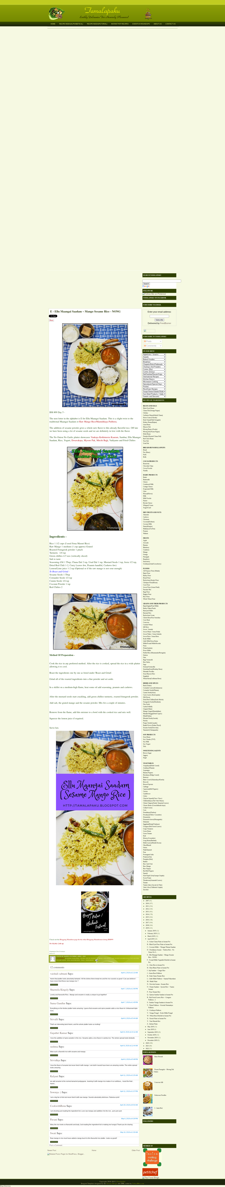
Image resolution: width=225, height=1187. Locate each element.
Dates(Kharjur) (147, 526)
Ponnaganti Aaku (148, 854)
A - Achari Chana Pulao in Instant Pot (158, 942)
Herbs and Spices (105, 958)
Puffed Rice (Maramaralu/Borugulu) (154, 653)
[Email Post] (96, 960)
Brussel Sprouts (148, 784)
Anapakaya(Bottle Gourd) (151, 766)
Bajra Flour (146, 573)
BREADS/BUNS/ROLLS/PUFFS (154, 448)
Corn (144, 810)
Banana (145, 545)
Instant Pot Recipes (120, 24)
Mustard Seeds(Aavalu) (150, 718)
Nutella (145, 471)
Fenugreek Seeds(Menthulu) (152, 702)
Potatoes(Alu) (147, 857)
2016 (147, 920)
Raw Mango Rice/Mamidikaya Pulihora (98, 421)
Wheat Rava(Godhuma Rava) (152, 678)
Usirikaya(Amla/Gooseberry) (152, 564)
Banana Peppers (148, 773)
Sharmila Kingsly (59, 989)
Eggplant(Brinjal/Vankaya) (151, 824)
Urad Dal (146, 443)
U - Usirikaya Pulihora (154, 1010)
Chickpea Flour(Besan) (150, 582)
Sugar (145, 758)
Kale (144, 836)
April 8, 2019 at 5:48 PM (129, 1059)
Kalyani (54, 1076)
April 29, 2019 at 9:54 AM (129, 1105)
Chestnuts (146, 519)
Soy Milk (146, 742)
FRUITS (146, 538)
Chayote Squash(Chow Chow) (152, 798)
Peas (144, 852)
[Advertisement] (93, 290)
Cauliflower (146, 794)
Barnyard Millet (148, 611)
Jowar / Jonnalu (148, 629)
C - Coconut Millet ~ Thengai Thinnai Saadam (161, 947)
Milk (144, 496)
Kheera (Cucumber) (149, 838)
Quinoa (145, 655)
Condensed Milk (148, 484)
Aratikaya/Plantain (148, 768)
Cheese (145, 482)
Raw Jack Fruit (147, 864)
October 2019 (152, 1035)
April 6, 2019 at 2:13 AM (129, 973)
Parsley (145, 721)
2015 (147, 917)
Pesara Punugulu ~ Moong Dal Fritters (164, 1071)
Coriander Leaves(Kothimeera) (152, 688)
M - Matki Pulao (152, 981)
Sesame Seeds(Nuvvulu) (150, 728)
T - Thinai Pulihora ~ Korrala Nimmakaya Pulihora (160, 1006)
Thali (83, 960)
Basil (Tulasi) (147, 685)
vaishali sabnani (58, 973)
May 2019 (151, 1027)
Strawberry (146, 561)
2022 (147, 1048)
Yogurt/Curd (147, 508)
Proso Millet (147, 650)
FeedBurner (165, 323)
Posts (148, 341)
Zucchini (145, 890)
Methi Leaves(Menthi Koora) (152, 843)
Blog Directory (5, 1186)
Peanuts (145, 531)
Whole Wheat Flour (149, 599)
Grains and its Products (89, 958)
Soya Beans (146, 737)
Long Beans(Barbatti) (149, 840)
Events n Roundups (141, 24)
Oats (144, 657)
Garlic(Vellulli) (147, 707)
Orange (145, 554)
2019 (147, 928)
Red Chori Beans (148, 439)
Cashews (146, 517)
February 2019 (152, 933)
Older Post (136, 1150)
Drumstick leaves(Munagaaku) (152, 819)
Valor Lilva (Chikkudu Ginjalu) (152, 887)
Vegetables (89, 960)
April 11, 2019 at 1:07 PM (129, 1091)
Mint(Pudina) (147, 716)
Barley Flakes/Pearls (149, 608)
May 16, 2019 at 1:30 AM (129, 1132)
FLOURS (146, 568)
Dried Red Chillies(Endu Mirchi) (153, 699)
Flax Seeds (146, 704)
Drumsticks (146, 817)
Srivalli (54, 1019)
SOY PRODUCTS (149, 735)
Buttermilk (146, 480)
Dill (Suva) (146, 697)
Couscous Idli (158, 1082)
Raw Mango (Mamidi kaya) (121, 958)
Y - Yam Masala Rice (153, 1021)
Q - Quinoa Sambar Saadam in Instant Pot (160, 995)
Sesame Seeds (61, 960)
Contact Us (170, 24)
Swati (53, 1133)
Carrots (145, 791)
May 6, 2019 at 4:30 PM (129, 1119)
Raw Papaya (147, 869)
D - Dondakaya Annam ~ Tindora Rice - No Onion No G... (160, 951)
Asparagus (146, 770)
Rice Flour (146, 597)
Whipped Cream (148, 505)
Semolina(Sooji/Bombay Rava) (152, 669)
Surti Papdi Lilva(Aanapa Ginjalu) (153, 876)
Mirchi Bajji (102, 440)
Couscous (146, 622)
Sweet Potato (147, 878)
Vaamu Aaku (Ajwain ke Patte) (152, 885)
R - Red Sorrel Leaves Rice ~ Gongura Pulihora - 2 (159, 999)
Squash (145, 873)
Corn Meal (146, 620)
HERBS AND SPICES (150, 683)
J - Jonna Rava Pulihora (154, 973)
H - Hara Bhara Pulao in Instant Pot (158, 968)
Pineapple (146, 557)
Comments (151, 346)
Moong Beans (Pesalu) (150, 429)
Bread (145, 450)
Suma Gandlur (57, 1003)
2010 (147, 903)
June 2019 (151, 1029)
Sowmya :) (55, 1092)
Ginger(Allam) (147, 709)
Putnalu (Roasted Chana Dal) (152, 436)
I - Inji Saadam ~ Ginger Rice (156, 970)
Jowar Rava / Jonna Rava (151, 636)
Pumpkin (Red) (148, 859)
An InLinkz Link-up (56, 944)
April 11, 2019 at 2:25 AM (129, 1075)
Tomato (145, 883)
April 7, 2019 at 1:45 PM (129, 1002)
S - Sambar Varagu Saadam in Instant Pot (160, 1002)
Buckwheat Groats (149, 615)
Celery (145, 796)
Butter (145, 477)
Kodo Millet (147, 639)
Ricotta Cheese (147, 503)
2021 (147, 1046)
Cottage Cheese (148, 487)
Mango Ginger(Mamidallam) (152, 711)
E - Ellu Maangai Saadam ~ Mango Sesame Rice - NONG (85, 311)
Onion (145, 847)
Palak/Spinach (147, 850)
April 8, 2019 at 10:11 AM (129, 1032)
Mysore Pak (89, 440)
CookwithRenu (58, 1106)
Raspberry (146, 559)
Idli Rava (146, 627)
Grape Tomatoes (148, 829)
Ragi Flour (146, 592)
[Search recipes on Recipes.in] (150, 1177)
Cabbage (145, 787)
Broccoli (145, 782)
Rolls (144, 457)
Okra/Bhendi (147, 845)
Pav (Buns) (146, 452)
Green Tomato (147, 833)
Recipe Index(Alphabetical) (71, 24)
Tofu (144, 746)
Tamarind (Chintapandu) (150, 730)
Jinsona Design (112, 1183)
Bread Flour (147, 578)
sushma (54, 1046)
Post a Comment (55, 1145)
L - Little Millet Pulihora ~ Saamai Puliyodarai (161, 979)
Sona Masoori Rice (73, 960)
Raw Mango (147, 866)
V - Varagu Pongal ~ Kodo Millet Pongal (160, 1013)
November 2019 (153, 1038)
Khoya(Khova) (147, 494)
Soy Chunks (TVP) (149, 739)
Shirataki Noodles (148, 671)
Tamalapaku (114, 8)
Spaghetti (146, 676)
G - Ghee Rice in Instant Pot (155, 965)
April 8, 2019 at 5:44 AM (129, 1018)
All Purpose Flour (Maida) (151, 571)
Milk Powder (147, 498)
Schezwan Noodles (160, 1095)
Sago (144, 664)
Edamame (146, 822)
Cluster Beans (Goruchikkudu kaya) (154, 805)
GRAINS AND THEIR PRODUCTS (155, 604)
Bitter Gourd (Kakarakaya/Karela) (153, 780)
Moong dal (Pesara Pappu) (151, 432)
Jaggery (145, 755)
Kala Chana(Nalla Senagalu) (152, 420)
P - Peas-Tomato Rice (153, 992)
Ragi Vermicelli (148, 660)
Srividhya (55, 1060)
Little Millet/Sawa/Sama (150, 641)
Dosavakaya (77, 440)
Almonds (146, 515)
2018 (147, 925)
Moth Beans (147, 434)
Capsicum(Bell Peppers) (150, 789)
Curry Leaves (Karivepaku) (151, 695)
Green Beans (147, 831)
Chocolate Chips (148, 466)
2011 (147, 906)
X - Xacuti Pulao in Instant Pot (156, 1018)
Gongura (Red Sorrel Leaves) (152, 826)
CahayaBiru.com (138, 1183)
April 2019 (151, 939)
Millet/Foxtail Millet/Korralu (152, 643)
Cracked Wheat (147, 625)
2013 (147, 912)
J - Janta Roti (158, 1108)
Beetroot (145, 777)
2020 (147, 1043)
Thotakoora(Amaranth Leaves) (152, 880)
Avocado (146, 543)
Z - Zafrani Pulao (152, 1024)
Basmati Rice (147, 613)
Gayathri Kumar (58, 1033)
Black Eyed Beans (148, 408)
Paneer (145, 501)
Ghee (144, 491)
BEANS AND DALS (150, 406)
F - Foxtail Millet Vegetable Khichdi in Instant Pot (161, 961)
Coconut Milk (147, 524)
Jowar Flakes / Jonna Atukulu (152, 634)
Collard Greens (147, 808)
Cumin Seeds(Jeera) (149, 692)
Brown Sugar (147, 753)
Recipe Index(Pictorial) (97, 24)
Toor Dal (146, 441)
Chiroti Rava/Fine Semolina (151, 618)
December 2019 (152, 1040)
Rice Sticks (146, 662)
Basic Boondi (158, 1057)
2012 (147, 909)
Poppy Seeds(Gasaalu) (150, 723)
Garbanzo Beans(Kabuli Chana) (153, 415)
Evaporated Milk (148, 489)
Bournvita (146, 464)
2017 (147, 922)
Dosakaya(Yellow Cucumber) (152, 815)
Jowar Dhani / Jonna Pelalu (151, 632)
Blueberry (146, 547)
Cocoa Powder (147, 468)
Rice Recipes (134, 958)
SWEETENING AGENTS (152, 751)
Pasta (144, 646)
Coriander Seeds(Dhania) (151, 690)
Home (53, 24)
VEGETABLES (148, 763)
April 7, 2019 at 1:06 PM (129, 989)
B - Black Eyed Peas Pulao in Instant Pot (159, 944)
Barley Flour (147, 575)
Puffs (144, 455)
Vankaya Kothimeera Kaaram (104, 437)
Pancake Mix (147, 590)
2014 (147, 914)
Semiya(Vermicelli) (149, 667)
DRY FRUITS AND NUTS (152, 512)
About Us (158, 24)
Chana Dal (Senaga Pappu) (151, 410)
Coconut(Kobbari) (148, 522)
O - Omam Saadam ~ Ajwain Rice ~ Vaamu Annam (160, 988)
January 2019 (152, 931)
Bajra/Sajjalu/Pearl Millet (150, 606)
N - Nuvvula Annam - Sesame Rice (158, 984)
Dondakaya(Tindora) (149, 812)
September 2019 (153, 1032)
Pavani (53, 1119)
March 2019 (151, 936)
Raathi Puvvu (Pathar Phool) (152, 725)
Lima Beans (146, 425)
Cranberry (146, 550)
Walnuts (145, 533)
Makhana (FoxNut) (149, 529)
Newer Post (51, 1150)
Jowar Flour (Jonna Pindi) (151, 587)
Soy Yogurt (146, 744)
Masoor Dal (147, 427)
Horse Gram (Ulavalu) (150, 418)
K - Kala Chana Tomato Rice (156, 976)
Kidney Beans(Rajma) (150, 422)
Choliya (145, 413)
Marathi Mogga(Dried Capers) (152, 714)
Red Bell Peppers (148, 871)
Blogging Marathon (72, 958)
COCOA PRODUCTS (150, 461)
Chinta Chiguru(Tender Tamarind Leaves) (156, 803)
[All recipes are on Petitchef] (150, 1175)
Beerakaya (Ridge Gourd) (151, 775)
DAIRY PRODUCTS (150, 475)
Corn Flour (146, 585)
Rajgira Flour (147, 594)
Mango (145, 552)
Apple (145, 540)
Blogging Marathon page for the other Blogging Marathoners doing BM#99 (86, 939)
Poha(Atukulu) (147, 648)
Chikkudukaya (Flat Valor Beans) (153, 801)
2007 (147, 901)
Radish (145, 861)
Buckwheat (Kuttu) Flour (151, 580)
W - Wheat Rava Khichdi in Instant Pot (159, 1016)
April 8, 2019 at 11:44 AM (129, 1046)
